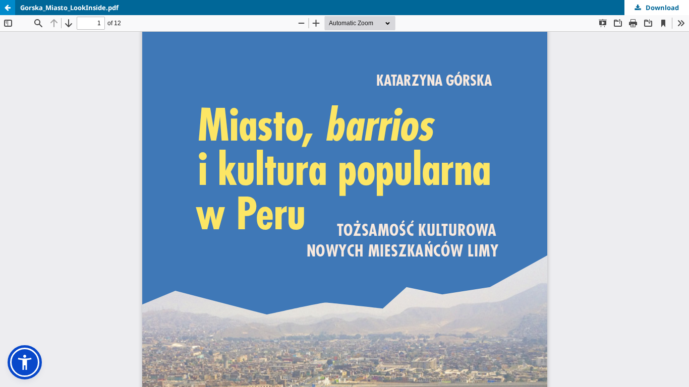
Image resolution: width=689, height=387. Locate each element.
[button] (24, 362)
